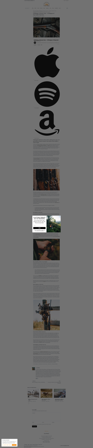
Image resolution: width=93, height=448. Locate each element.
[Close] (16, 439)
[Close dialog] (59, 216)
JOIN (39, 228)
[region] (9, 443)
